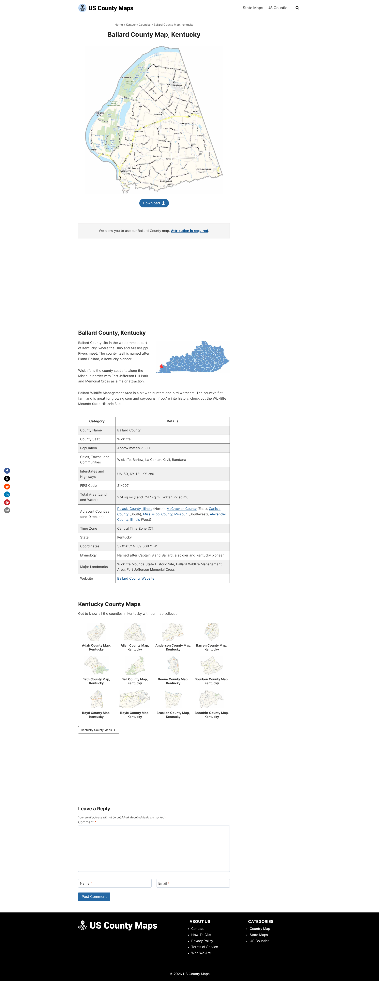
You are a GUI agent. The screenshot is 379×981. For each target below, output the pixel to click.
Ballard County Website (135, 578)
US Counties (278, 8)
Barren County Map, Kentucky (211, 647)
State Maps (253, 8)
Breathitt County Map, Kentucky (212, 715)
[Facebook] (7, 471)
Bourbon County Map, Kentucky (212, 681)
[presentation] (96, 632)
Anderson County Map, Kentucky (173, 647)
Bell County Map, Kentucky (135, 681)
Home (119, 24)
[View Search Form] (297, 7)
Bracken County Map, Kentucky (173, 715)
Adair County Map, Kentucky (96, 647)
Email (164, 883)
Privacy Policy (202, 941)
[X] (7, 479)
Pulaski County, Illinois (134, 509)
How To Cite (201, 935)
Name (86, 883)
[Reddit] (7, 487)
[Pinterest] (7, 502)
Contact (197, 929)
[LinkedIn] (7, 494)
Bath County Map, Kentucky (96, 681)
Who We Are (201, 953)
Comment (87, 822)
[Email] (7, 510)
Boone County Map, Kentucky (173, 681)
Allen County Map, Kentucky (135, 647)
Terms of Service (204, 947)
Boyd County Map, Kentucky (96, 715)
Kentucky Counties (138, 24)
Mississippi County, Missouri (165, 514)
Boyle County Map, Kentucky (134, 715)
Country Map (260, 929)
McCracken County (182, 509)
